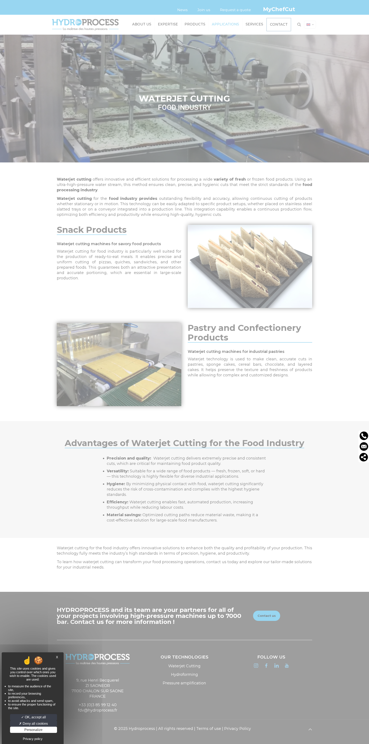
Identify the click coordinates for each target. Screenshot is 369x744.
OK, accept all (35, 717)
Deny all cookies (35, 723)
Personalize (33, 730)
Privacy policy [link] (32, 739)
